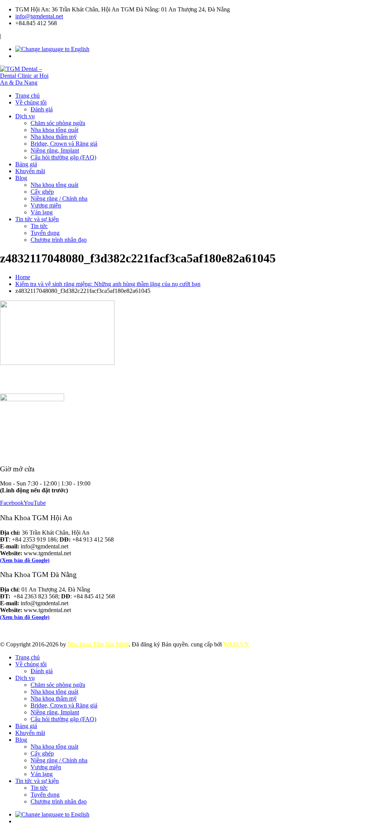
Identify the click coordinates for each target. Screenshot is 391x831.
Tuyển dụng (45, 233)
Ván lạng (42, 212)
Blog (21, 178)
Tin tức (39, 226)
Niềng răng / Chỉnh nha (59, 198)
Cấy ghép (42, 191)
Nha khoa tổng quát (54, 130)
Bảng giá (26, 164)
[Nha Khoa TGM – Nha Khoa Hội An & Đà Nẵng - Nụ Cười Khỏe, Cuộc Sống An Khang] (27, 82)
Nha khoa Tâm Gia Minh (98, 644)
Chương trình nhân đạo (59, 239)
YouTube (35, 503)
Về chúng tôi (31, 102)
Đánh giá (42, 109)
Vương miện (46, 205)
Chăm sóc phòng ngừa (58, 123)
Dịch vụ (25, 116)
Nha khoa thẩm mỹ (54, 136)
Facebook (12, 503)
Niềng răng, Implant (55, 150)
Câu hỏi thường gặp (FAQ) (63, 157)
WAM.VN (236, 644)
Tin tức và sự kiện (37, 219)
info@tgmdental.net (39, 16)
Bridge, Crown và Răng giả (64, 143)
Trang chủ (27, 95)
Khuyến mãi (30, 171)
